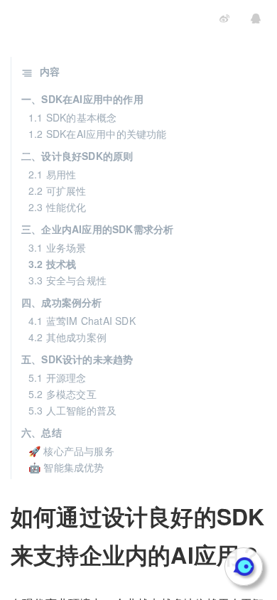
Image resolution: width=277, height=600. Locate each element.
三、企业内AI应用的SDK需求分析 (97, 229)
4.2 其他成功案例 (67, 337)
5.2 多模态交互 (62, 394)
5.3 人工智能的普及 (72, 410)
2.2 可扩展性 (57, 190)
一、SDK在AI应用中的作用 (82, 99)
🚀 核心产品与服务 (71, 451)
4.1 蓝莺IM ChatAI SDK (82, 321)
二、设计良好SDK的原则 (77, 156)
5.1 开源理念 (57, 377)
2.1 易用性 (52, 174)
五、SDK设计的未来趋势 (77, 359)
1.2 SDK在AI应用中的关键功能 (97, 134)
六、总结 (41, 432)
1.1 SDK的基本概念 (72, 117)
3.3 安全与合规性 (67, 280)
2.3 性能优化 (57, 207)
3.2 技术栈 (52, 264)
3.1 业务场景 (57, 247)
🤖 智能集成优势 (66, 467)
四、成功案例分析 (61, 302)
